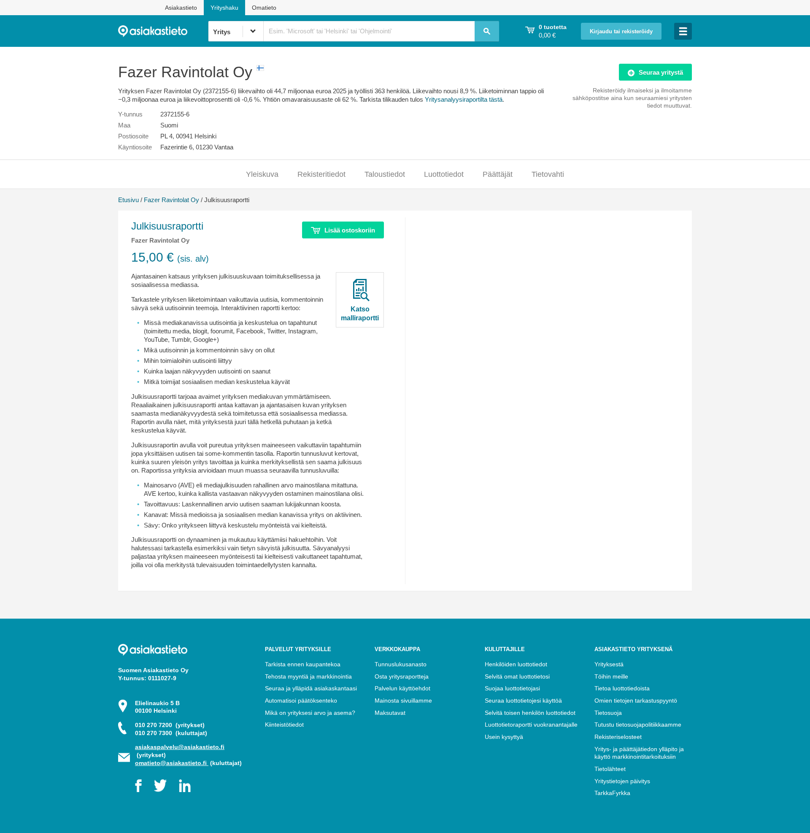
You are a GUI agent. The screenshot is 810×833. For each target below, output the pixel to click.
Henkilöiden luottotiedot (516, 664)
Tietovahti (548, 174)
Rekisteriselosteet (618, 736)
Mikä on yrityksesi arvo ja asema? (310, 712)
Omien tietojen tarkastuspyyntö (635, 700)
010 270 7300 (171, 733)
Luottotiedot (444, 174)
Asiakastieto (181, 7)
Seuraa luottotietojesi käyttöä (523, 700)
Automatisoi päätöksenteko (301, 700)
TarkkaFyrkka (612, 793)
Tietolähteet (610, 768)
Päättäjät (498, 174)
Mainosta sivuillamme (403, 700)
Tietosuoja (608, 712)
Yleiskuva (262, 174)
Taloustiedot (384, 174)
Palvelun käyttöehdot (402, 688)
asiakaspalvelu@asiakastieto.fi (179, 747)
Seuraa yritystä (661, 72)
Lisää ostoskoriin (349, 230)
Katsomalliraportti (360, 314)
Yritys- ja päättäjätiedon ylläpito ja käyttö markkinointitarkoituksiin (639, 753)
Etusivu (128, 199)
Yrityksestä (609, 664)
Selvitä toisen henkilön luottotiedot (530, 712)
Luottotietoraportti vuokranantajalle (531, 724)
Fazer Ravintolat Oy (171, 199)
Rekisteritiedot (321, 174)
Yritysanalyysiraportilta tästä (463, 99)
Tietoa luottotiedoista (622, 688)
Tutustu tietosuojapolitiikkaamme (637, 724)
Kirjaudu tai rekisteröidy (621, 32)
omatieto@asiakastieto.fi (171, 763)
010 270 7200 (170, 725)
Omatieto (264, 7)
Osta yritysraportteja (402, 676)
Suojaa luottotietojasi (512, 688)
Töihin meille (611, 676)
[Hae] (487, 31)
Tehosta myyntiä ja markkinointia (308, 676)
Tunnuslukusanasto (401, 664)
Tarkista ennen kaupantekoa (302, 664)
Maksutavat (390, 712)
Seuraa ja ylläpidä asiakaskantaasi (311, 688)
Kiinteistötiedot (284, 724)
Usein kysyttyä (504, 736)
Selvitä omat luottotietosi (517, 676)
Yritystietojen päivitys (622, 781)
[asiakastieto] (163, 31)
